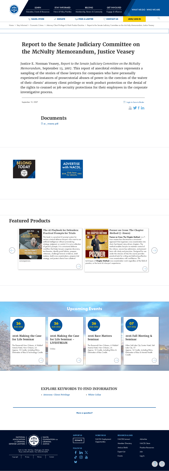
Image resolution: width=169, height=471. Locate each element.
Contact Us (112, 19)
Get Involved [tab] (114, 9)
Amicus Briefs (123, 447)
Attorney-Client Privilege (56, 394)
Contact (51, 457)
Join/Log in (134, 19)
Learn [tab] (37, 9)
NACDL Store (37, 19)
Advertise (143, 439)
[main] (84, 215)
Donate (61, 19)
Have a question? (84, 413)
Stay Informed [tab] (63, 9)
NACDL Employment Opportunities (103, 440)
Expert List (121, 451)
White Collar (94, 394)
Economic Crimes (37, 25)
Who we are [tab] (153, 9)
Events (120, 456)
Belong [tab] (89, 9)
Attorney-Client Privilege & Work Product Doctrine (65, 25)
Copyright (15, 457)
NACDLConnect (124, 439)
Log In (142, 456)
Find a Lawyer (86, 19)
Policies (39, 457)
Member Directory (125, 443)
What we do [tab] (138, 9)
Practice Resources (147, 447)
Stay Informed (22, 25)
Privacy (27, 457)
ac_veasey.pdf (50, 123)
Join (141, 451)
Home (11, 25)
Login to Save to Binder (135, 102)
